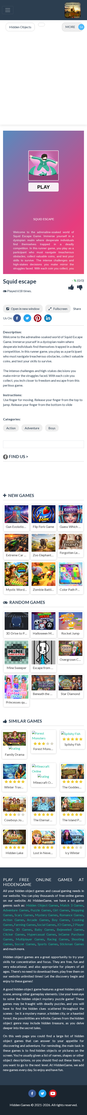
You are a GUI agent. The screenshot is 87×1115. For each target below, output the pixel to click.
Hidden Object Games (42, 905)
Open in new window (25, 309)
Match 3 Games (71, 905)
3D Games (24, 929)
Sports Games (48, 944)
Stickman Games (72, 944)
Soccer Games (25, 944)
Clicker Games (14, 934)
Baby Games (44, 929)
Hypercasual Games (41, 934)
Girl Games (61, 910)
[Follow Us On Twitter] (42, 1093)
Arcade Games (38, 920)
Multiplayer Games (30, 939)
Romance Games (71, 915)
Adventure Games (16, 910)
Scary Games (24, 915)
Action (11, 428)
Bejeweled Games (70, 929)
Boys (51, 428)
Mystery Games (46, 915)
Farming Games (25, 924)
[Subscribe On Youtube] (53, 1093)
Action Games (13, 920)
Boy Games (60, 920)
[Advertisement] (43, 78)
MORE (70, 27)
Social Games (46, 924)
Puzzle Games (41, 910)
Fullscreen (60, 309)
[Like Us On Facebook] (32, 1093)
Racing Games (58, 939)
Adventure (32, 428)
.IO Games (64, 924)
